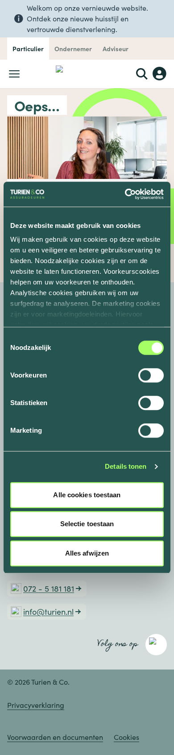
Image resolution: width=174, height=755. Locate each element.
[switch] (151, 375)
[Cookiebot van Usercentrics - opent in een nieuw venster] (125, 194)
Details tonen (125, 466)
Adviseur (115, 48)
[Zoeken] (142, 74)
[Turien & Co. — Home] (87, 73)
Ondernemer (73, 48)
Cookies (126, 737)
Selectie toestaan (87, 524)
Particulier (28, 48)
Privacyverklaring (35, 705)
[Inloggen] (160, 74)
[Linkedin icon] (156, 644)
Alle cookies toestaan (86, 495)
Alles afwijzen (87, 553)
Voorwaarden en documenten (55, 737)
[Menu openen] (14, 74)
